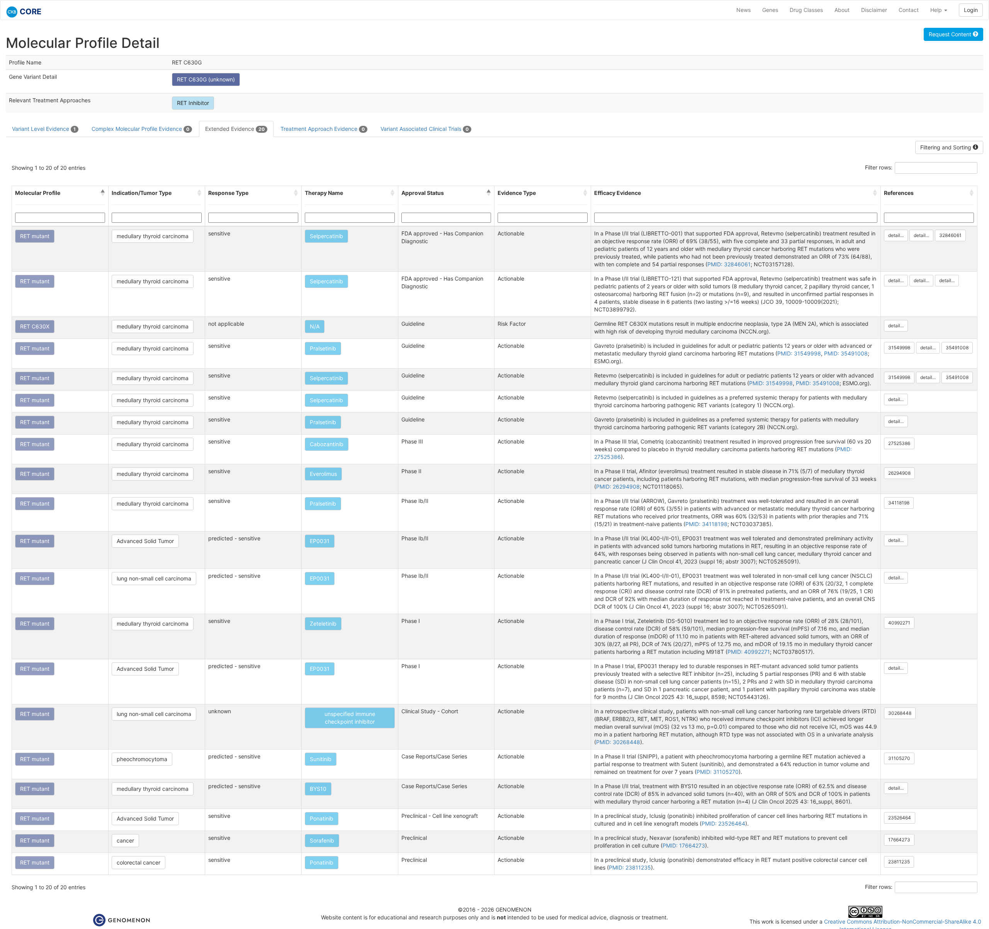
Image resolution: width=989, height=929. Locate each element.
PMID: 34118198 (706, 524)
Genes (770, 10)
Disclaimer (874, 10)
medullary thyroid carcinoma (153, 236)
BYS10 (318, 788)
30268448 (899, 713)
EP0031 (320, 541)
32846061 (950, 235)
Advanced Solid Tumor (145, 541)
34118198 (898, 503)
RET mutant (34, 236)
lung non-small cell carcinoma (154, 578)
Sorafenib (322, 840)
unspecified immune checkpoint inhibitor (350, 718)
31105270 (899, 758)
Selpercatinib (326, 236)
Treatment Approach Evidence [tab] (322, 128)
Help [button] (936, 10)
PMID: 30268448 (618, 742)
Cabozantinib (326, 444)
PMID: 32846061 (729, 264)
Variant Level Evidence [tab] (44, 128)
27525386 (899, 443)
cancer (125, 840)
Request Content (951, 34)
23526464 (899, 818)
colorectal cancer (138, 862)
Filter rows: (878, 167)
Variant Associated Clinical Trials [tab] (425, 128)
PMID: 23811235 (630, 867)
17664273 (899, 840)
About (842, 10)
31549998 (899, 347)
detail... (896, 235)
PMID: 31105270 (718, 771)
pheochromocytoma (142, 759)
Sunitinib (320, 759)
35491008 (957, 347)
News (743, 10)
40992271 (899, 623)
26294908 (899, 473)
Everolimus (323, 473)
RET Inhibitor (193, 103)
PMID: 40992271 (748, 651)
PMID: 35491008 (846, 353)
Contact (909, 10)
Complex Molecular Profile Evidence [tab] (140, 128)
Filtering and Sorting (946, 147)
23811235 (899, 862)
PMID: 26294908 (618, 486)
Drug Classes (806, 10)
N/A (314, 326)
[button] (102, 193)
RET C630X (34, 326)
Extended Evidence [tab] (235, 128)
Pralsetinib (323, 348)
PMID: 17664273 (684, 845)
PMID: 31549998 (799, 353)
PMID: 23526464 (723, 823)
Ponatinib (321, 818)
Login (971, 10)
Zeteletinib (323, 623)
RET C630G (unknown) (206, 79)
